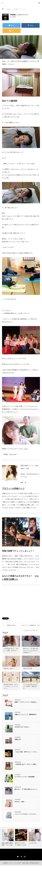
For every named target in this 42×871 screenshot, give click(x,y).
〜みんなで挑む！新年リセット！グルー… (26, 752)
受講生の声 (18, 739)
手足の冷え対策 (27, 668)
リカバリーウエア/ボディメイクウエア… (26, 814)
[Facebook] (21, 856)
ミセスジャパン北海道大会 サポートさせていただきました (30, 626)
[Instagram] (24, 856)
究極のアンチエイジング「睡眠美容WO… (26, 714)
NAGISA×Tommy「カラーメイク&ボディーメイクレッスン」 (11, 686)
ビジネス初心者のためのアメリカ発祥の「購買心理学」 (30, 686)
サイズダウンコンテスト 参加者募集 (25, 776)
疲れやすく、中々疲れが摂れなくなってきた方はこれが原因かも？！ (30, 650)
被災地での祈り (11, 625)
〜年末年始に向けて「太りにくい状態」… (26, 764)
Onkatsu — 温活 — (9, 668)
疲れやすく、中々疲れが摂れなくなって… (26, 789)
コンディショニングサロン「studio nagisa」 (19, 862)
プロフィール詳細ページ (13, 488)
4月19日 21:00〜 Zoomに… (22, 727)
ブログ (14, 17)
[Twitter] (17, 856)
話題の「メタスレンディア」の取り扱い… (26, 702)
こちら (25, 449)
